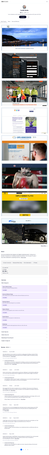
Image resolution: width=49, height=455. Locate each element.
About (9, 21)
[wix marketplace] (4, 1)
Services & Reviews (15, 21)
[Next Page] (30, 449)
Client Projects (3, 21)
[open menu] (47, 1)
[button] (24, 38)
